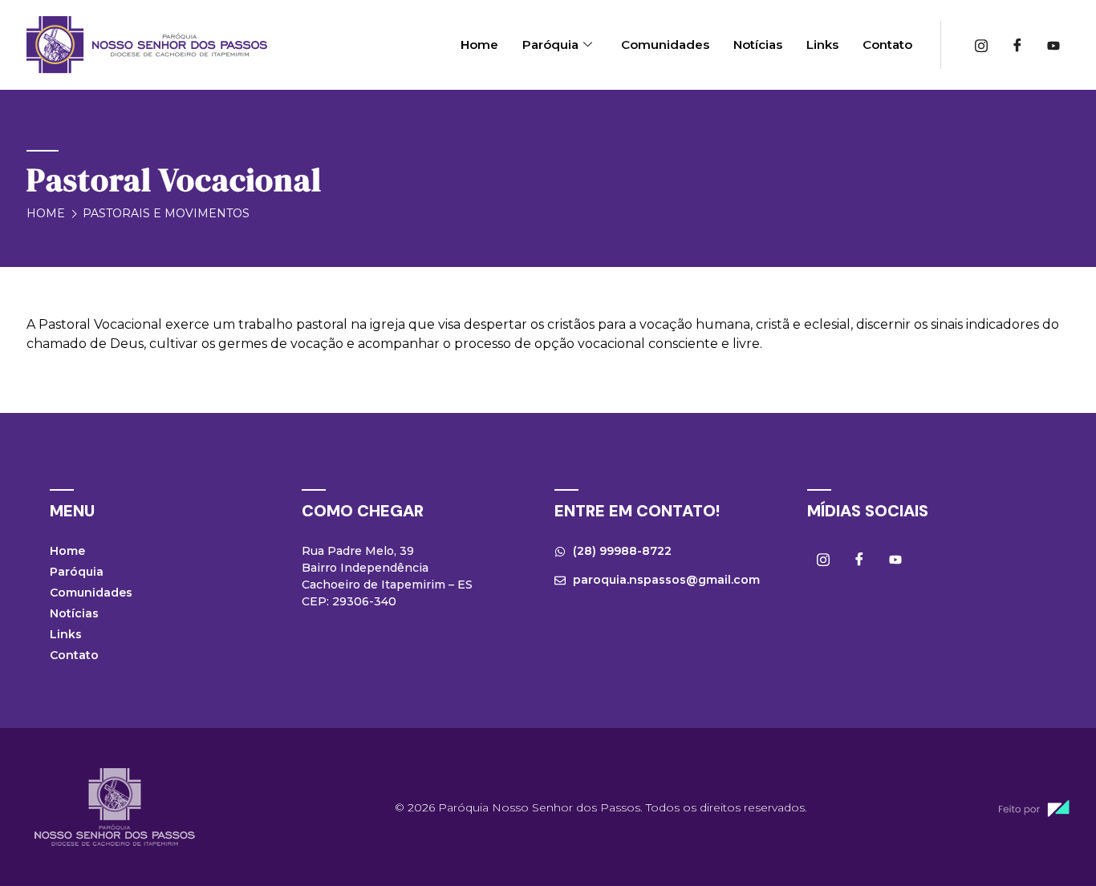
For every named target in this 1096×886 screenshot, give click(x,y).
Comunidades (665, 44)
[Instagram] (981, 45)
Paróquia (550, 44)
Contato (887, 44)
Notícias (757, 44)
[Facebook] (1017, 45)
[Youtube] (1053, 45)
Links (822, 44)
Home (479, 44)
